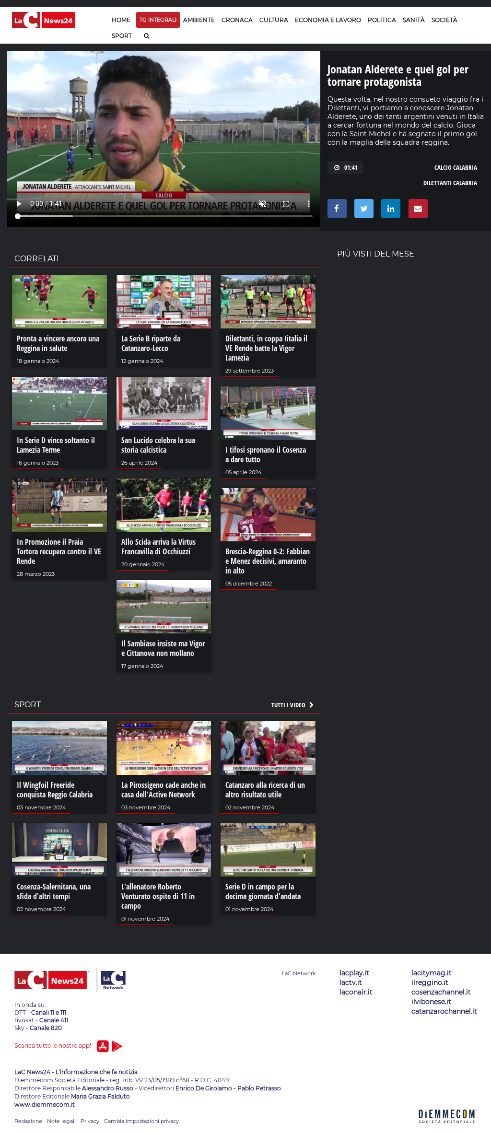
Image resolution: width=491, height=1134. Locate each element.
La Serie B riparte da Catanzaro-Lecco (150, 343)
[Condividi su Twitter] (362, 211)
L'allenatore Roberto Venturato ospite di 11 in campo (158, 896)
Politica (382, 19)
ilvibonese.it (431, 1001)
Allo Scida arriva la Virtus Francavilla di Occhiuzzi (158, 547)
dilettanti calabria (450, 182)
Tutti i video (289, 705)
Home (121, 19)
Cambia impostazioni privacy (141, 1121)
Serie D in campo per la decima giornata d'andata (263, 891)
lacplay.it (354, 973)
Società (444, 19)
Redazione (28, 1121)
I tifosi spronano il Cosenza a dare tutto (265, 454)
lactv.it (350, 982)
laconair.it (356, 992)
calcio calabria (455, 167)
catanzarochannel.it (444, 1011)
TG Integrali (158, 19)
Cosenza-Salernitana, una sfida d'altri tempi (54, 891)
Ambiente (199, 19)
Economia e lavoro (328, 19)
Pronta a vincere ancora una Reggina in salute (58, 343)
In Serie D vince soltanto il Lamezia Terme (56, 445)
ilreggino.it (429, 982)
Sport (122, 35)
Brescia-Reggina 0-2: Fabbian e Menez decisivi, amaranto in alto (267, 561)
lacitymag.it (431, 973)
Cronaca (237, 19)
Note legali (61, 1121)
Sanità (414, 19)
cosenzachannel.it (441, 992)
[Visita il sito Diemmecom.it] (448, 1128)
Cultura (273, 19)
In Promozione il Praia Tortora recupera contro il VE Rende (59, 551)
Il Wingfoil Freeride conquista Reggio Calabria (55, 790)
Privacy (90, 1121)
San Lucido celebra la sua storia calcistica (158, 445)
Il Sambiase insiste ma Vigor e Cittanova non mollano (163, 648)
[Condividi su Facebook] (335, 211)
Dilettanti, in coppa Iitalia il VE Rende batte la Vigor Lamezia (266, 348)
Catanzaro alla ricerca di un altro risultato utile (265, 790)
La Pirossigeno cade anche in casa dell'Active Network (163, 790)
